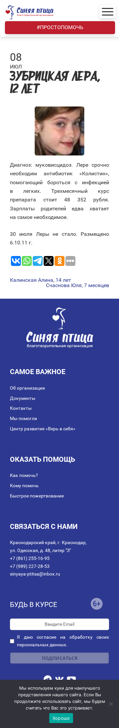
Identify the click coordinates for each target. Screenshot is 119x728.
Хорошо (61, 718)
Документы (22, 398)
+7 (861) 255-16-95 (30, 558)
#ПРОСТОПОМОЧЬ (60, 27)
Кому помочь (24, 485)
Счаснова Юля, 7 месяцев (77, 285)
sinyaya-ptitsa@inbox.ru (35, 574)
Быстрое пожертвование (37, 495)
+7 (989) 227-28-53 (30, 566)
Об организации (27, 388)
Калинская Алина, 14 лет (40, 280)
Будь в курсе (33, 605)
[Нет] (110, 704)
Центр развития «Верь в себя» (42, 428)
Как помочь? (24, 475)
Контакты (21, 408)
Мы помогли (23, 418)
